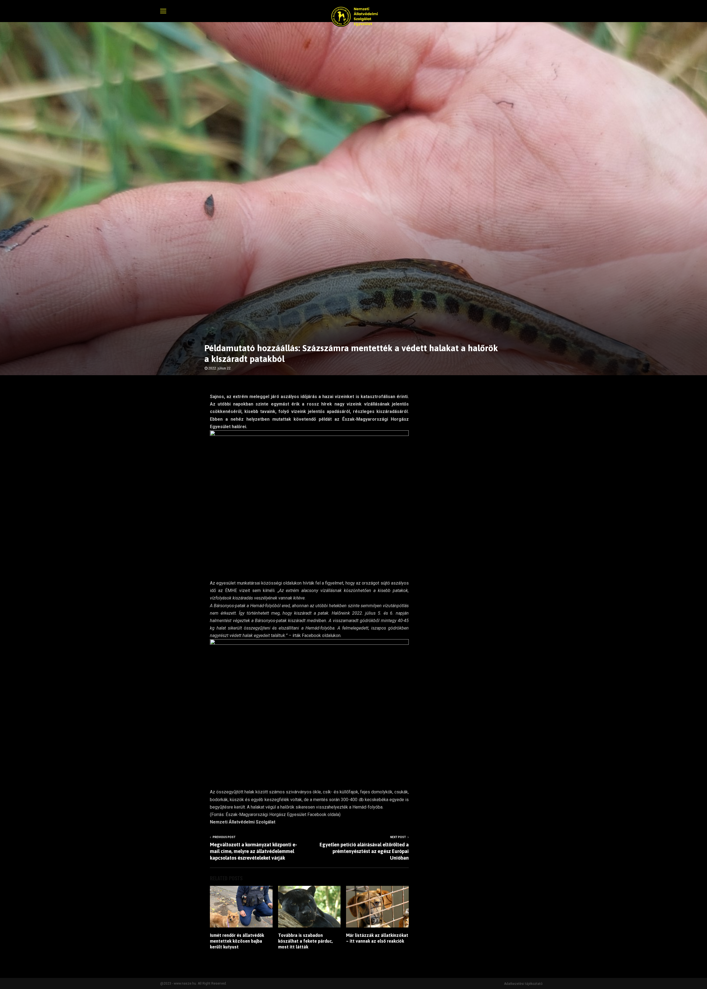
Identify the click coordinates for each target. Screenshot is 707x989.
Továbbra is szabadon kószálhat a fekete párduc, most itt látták (305, 941)
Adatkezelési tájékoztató (523, 984)
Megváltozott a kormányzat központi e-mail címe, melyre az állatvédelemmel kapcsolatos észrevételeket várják (253, 851)
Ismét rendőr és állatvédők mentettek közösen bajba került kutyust (237, 941)
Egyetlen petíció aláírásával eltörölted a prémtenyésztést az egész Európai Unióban (364, 851)
